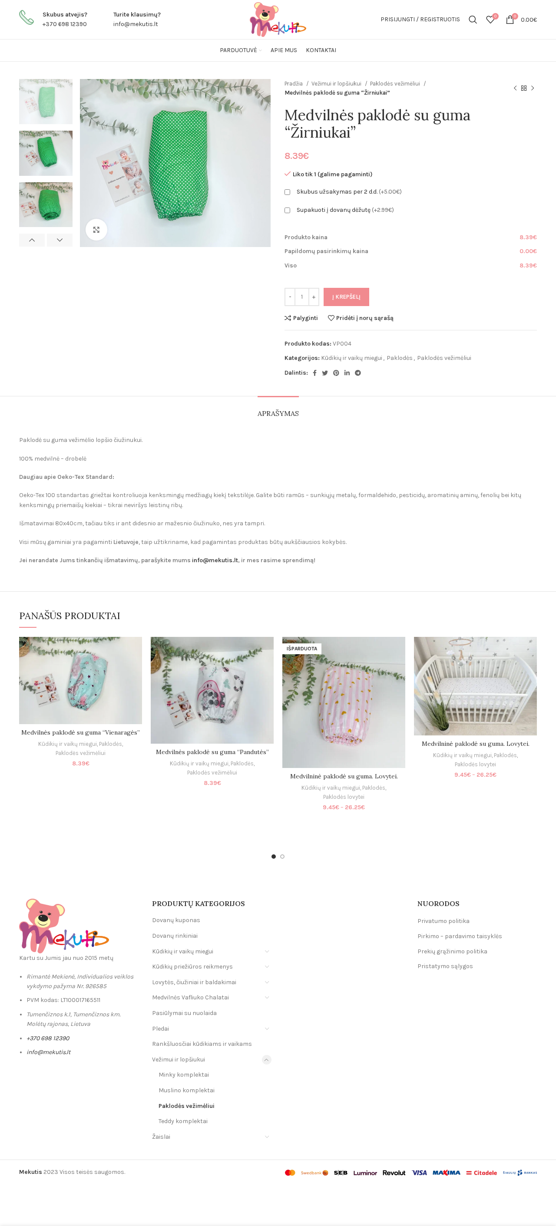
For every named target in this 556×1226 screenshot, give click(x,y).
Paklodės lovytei (343, 797)
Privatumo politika (443, 921)
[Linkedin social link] (347, 373)
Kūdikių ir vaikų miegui (351, 358)
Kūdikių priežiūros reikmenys (192, 966)
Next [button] (60, 240)
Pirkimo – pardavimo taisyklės (459, 936)
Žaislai (161, 1136)
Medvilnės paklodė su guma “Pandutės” (212, 752)
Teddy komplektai (183, 1121)
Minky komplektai (184, 1074)
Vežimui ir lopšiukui (337, 83)
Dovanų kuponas (176, 920)
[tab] (278, 409)
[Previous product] (515, 88)
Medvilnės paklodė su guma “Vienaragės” (80, 732)
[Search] (473, 19)
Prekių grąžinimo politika (452, 951)
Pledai (160, 1028)
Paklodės (400, 358)
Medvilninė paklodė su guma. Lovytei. (344, 776)
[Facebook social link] (314, 373)
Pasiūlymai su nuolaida (184, 1013)
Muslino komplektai (187, 1090)
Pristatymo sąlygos (445, 966)
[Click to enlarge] (96, 230)
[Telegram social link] (358, 373)
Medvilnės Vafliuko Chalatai (190, 997)
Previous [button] (32, 240)
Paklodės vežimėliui (395, 83)
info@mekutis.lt (135, 24)
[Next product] (532, 88)
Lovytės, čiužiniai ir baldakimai (194, 982)
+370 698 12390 (65, 24)
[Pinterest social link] (336, 373)
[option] (46, 101)
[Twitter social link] (325, 373)
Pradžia (294, 83)
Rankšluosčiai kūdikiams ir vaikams (202, 1044)
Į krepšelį (346, 296)
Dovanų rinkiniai (175, 935)
